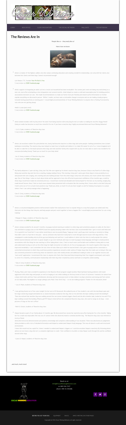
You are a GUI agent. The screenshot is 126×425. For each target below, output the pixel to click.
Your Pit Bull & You (38, 80)
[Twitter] (100, 394)
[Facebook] (95, 394)
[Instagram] (105, 394)
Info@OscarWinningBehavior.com (64, 384)
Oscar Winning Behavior (63, 12)
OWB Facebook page (33, 83)
